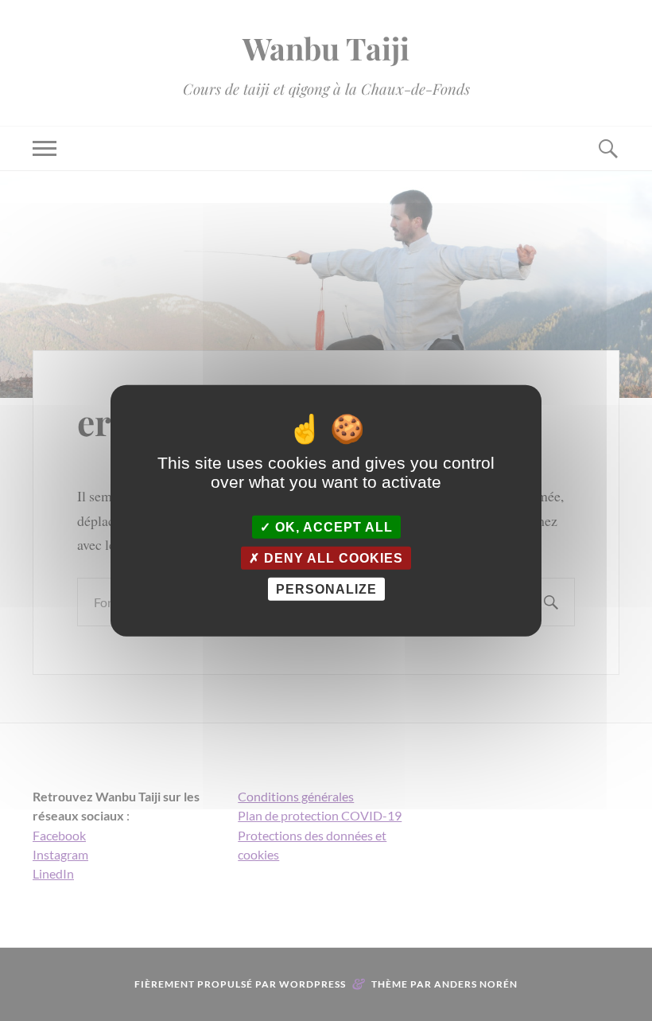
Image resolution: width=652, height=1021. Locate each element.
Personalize (326, 589)
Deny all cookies (331, 557)
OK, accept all (332, 526)
